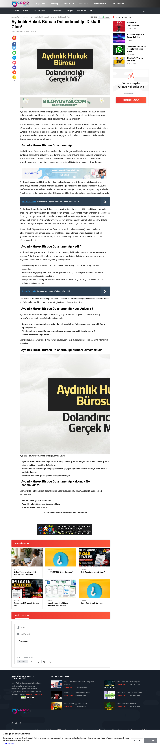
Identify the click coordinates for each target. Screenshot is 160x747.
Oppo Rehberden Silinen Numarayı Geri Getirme (57, 604)
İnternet (25, 17)
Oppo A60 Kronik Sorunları (92, 603)
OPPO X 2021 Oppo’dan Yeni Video (77, 693)
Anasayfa (15, 17)
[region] (80, 738)
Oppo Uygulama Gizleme (126, 703)
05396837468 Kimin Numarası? (60, 572)
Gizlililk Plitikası (40, 11)
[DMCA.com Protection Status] (27, 697)
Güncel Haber (69, 4)
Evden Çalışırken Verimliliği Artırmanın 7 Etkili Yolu (25, 573)
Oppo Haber (40, 4)
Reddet (137, 741)
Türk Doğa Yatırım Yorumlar (135, 59)
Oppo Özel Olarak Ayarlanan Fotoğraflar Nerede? (79, 683)
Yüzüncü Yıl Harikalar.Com (133, 24)
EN (91, 11)
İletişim (70, 11)
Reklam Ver (81, 11)
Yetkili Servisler (100, 4)
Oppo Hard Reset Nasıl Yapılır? (128, 682)
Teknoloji (54, 4)
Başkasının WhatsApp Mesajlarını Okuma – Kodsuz (136, 49)
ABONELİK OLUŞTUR (131, 100)
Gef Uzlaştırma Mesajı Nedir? (93, 572)
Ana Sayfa (15, 11)
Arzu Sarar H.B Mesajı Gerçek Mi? (26, 604)
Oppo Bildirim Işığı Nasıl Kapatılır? (76, 703)
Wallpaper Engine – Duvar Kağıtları (135, 35)
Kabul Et (151, 741)
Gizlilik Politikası (8, 744)
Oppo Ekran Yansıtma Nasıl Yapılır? (130, 692)
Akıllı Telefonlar (117, 4)
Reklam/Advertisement (35, 694)
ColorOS (26, 11)
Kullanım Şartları (56, 11)
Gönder (22, 662)
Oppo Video (83, 4)
